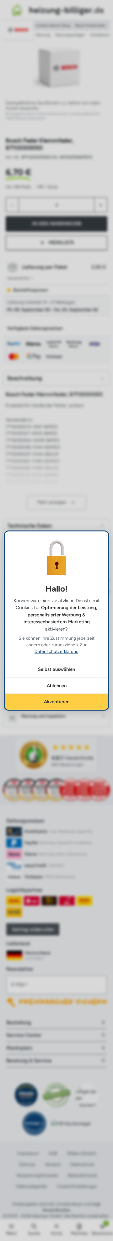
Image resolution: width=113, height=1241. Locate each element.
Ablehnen (57, 685)
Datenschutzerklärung (56, 651)
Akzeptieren (56, 702)
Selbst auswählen (56, 669)
